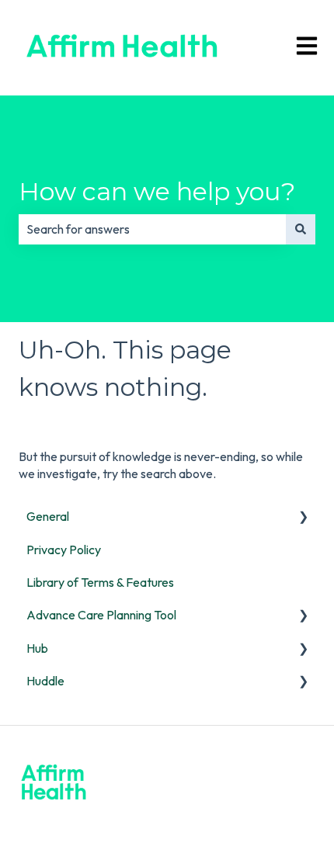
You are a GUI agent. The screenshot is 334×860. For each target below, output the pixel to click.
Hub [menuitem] (37, 648)
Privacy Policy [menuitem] (63, 549)
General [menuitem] (47, 516)
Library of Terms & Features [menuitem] (100, 582)
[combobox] (152, 229)
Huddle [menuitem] (45, 680)
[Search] (300, 229)
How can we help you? (157, 191)
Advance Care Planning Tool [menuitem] (101, 614)
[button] (303, 517)
